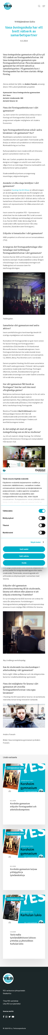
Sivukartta (7, 993)
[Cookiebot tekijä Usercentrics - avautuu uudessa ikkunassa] (35, 470)
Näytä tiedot (36, 542)
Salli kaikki (24, 549)
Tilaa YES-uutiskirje (10, 1001)
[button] (44, 6)
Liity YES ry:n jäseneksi (12, 1003)
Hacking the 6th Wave (20, 190)
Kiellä (24, 563)
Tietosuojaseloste (19, 1028)
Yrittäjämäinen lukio (15, 768)
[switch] (42, 518)
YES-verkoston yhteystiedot (14, 990)
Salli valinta (24, 556)
